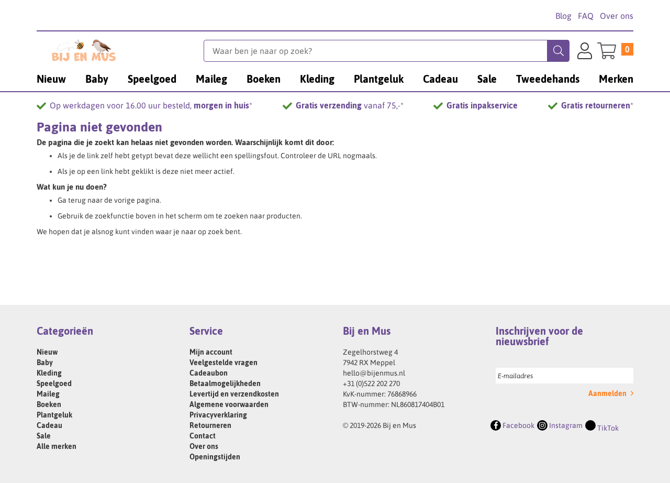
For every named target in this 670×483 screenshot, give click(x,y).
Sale (44, 436)
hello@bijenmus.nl (374, 373)
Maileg (48, 394)
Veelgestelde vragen (223, 362)
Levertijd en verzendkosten (234, 394)
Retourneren (210, 425)
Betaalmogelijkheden (225, 383)
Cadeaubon (208, 373)
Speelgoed (54, 383)
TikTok (607, 428)
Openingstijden (214, 457)
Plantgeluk (54, 415)
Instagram (565, 425)
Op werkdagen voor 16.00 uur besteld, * (151, 105)
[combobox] (387, 51)
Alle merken (56, 446)
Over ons (616, 15)
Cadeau (49, 425)
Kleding (49, 373)
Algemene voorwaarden (229, 404)
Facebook (517, 425)
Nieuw (47, 352)
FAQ (586, 15)
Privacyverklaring (218, 415)
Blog (563, 15)
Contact (202, 436)
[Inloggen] (584, 52)
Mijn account (210, 352)
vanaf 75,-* (350, 105)
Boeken (49, 404)
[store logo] (120, 50)
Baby (45, 362)
